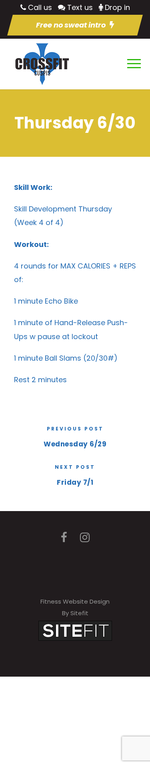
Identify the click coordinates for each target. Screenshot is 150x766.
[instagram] (85, 537)
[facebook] (64, 537)
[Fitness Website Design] (75, 630)
